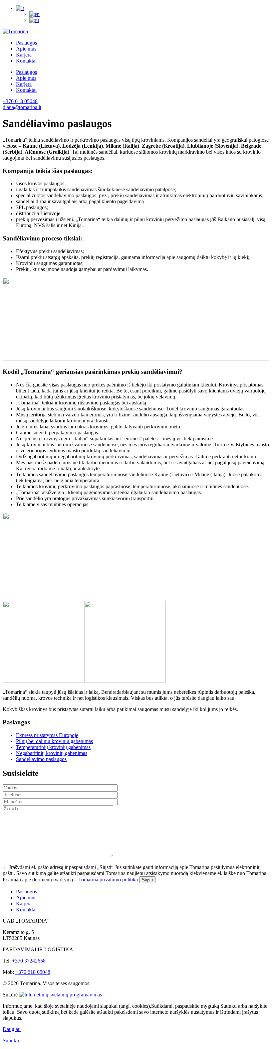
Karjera (24, 55)
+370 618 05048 (20, 101)
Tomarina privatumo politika (108, 879)
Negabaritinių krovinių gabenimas (51, 753)
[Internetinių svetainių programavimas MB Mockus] (60, 994)
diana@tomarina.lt (22, 107)
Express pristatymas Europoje (47, 735)
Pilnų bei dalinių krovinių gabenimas (54, 741)
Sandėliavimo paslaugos (41, 759)
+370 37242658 (29, 961)
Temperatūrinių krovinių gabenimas (53, 747)
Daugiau (12, 1029)
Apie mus (26, 49)
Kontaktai (26, 61)
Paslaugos (26, 43)
